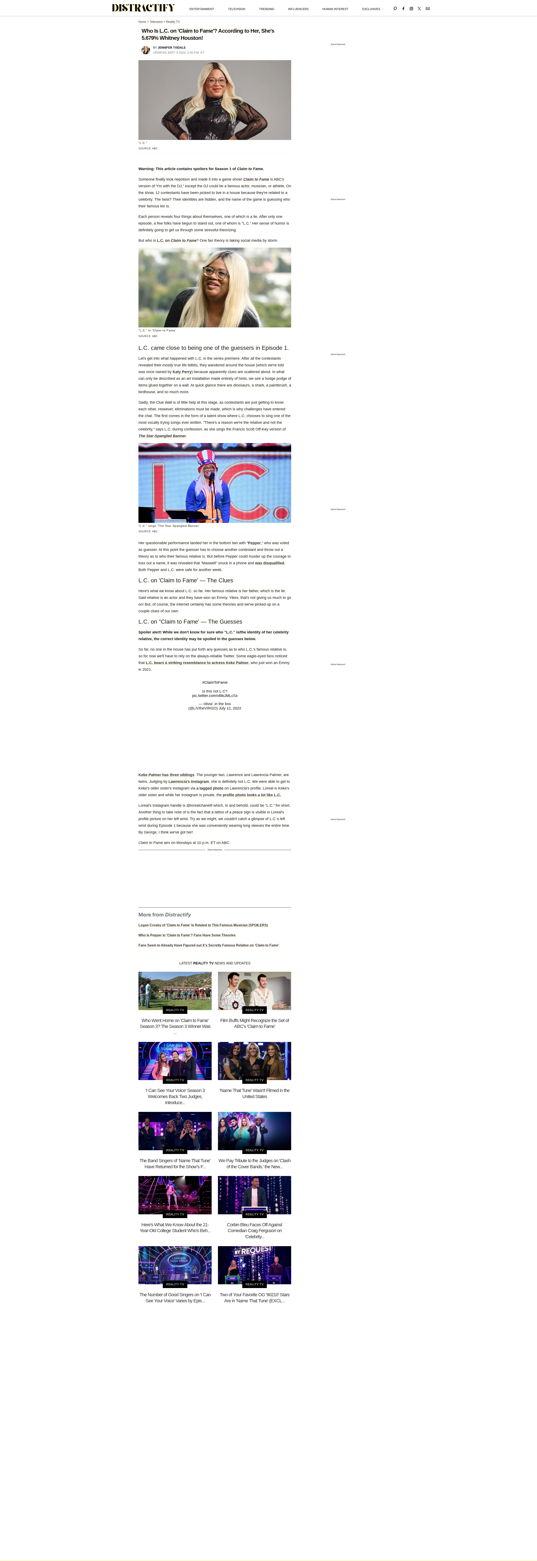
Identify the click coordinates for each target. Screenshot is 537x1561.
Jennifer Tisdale (172, 47)
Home (142, 21)
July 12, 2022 (230, 708)
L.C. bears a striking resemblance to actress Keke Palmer (197, 663)
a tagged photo (209, 788)
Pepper (254, 543)
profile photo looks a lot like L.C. (252, 795)
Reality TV (173, 21)
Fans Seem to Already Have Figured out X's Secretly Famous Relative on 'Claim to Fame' (208, 945)
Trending (266, 9)
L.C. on (177, 240)
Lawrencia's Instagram (188, 781)
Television (236, 9)
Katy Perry (182, 372)
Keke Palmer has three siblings (166, 775)
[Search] (395, 8)
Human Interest (335, 9)
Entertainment (201, 9)
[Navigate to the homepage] (144, 8)
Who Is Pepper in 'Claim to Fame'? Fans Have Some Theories (187, 935)
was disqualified (269, 563)
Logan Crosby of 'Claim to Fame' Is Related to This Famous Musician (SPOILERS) (203, 925)
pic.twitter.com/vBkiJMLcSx (215, 696)
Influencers (298, 9)
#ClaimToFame (215, 682)
